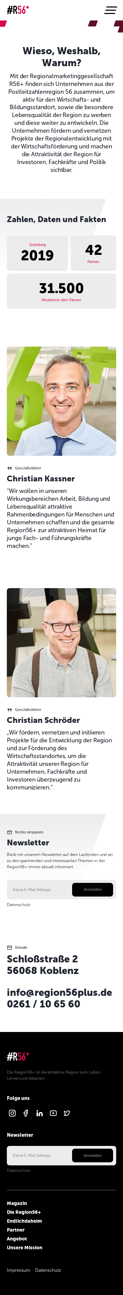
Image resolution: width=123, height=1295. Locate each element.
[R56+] (18, 10)
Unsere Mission (24, 1247)
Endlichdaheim (24, 1221)
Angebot (17, 1238)
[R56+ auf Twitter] (67, 1116)
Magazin (17, 1203)
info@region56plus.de (59, 992)
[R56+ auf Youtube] (53, 1116)
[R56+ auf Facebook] (25, 1116)
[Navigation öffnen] (110, 10)
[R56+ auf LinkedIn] (39, 1116)
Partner (16, 1230)
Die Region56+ (24, 1212)
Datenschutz (18, 904)
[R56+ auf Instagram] (12, 1116)
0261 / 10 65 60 (43, 1004)
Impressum (18, 1270)
